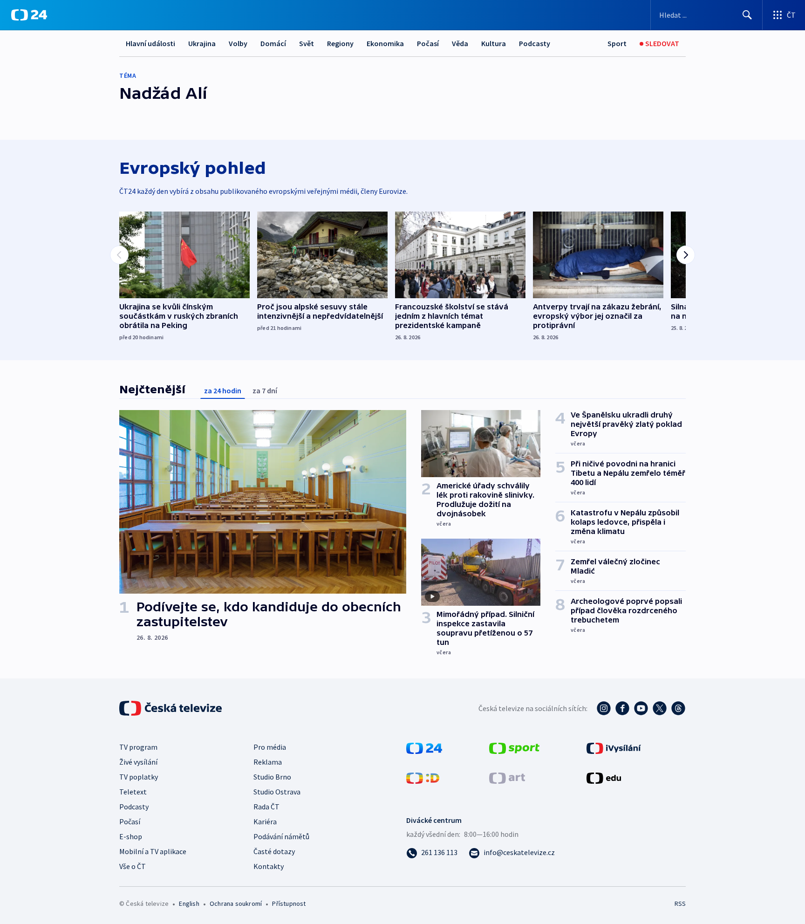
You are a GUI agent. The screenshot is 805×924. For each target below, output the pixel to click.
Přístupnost (289, 903)
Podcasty (534, 43)
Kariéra (265, 821)
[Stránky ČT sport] (514, 747)
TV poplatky (138, 776)
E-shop (130, 836)
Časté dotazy (274, 851)
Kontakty (268, 866)
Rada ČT (266, 806)
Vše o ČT (132, 866)
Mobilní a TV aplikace (152, 851)
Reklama (267, 762)
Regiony (340, 43)
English (189, 903)
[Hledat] (747, 15)
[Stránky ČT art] (507, 777)
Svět (306, 43)
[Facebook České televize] (622, 708)
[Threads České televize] (678, 708)
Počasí (428, 43)
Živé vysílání (138, 762)
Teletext (133, 791)
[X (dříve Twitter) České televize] (659, 708)
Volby (238, 43)
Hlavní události (150, 43)
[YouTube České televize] (641, 708)
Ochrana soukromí (236, 903)
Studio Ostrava (276, 791)
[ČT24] (29, 15)
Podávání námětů (281, 836)
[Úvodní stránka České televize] (171, 708)
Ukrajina (202, 43)
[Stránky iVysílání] (614, 747)
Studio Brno (272, 776)
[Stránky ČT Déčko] (422, 777)
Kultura (493, 43)
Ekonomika (385, 43)
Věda (460, 43)
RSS (680, 903)
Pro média (269, 747)
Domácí (273, 43)
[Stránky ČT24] (424, 747)
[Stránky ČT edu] (604, 777)
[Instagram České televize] (603, 708)
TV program (138, 747)
